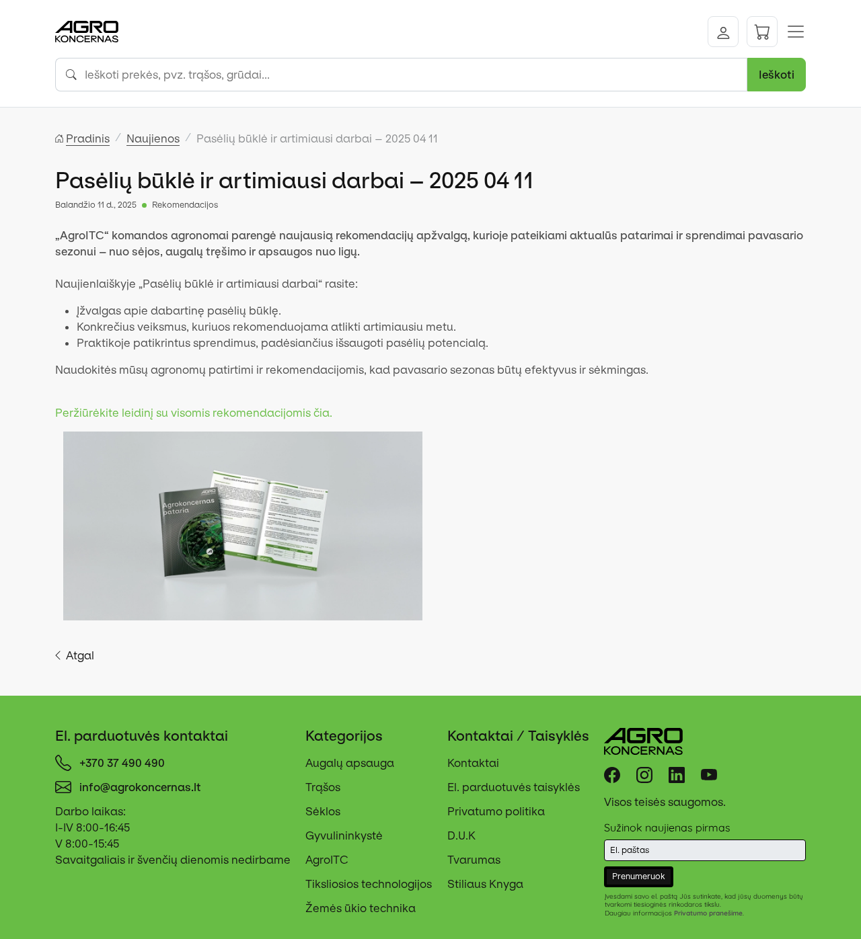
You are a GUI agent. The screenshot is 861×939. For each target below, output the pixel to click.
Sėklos (322, 811)
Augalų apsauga (349, 763)
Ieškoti (776, 74)
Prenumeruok (638, 876)
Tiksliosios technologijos (368, 884)
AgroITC (326, 859)
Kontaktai (473, 763)
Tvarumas (473, 859)
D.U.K (461, 835)
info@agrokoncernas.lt (140, 787)
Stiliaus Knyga (485, 884)
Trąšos (322, 787)
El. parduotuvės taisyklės (513, 787)
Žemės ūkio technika (360, 908)
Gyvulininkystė (344, 835)
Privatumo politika (496, 811)
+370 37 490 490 (122, 763)
